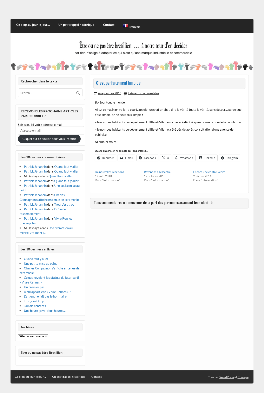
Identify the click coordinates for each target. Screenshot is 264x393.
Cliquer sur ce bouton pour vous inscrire (49, 139)
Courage (243, 377)
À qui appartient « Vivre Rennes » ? (47, 292)
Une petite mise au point (40, 263)
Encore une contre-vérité (209, 172)
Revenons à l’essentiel (157, 172)
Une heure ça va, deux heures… (45, 310)
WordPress (226, 377)
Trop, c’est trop (64, 204)
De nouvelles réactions (109, 172)
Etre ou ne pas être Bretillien (41, 352)
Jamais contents (35, 306)
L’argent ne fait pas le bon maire (45, 296)
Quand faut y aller (66, 166)
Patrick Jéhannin (35, 166)
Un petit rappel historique (76, 24)
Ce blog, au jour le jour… (33, 24)
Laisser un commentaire (143, 93)
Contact (108, 24)
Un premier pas (34, 287)
